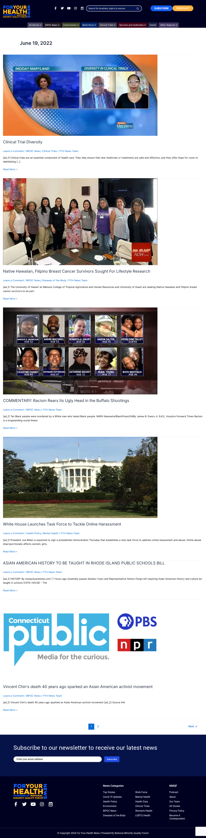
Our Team (174, 801)
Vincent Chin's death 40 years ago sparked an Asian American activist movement (78, 686)
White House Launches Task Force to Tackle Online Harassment (62, 524)
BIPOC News (33, 151)
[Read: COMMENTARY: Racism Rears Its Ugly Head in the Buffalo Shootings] (80, 350)
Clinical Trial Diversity (22, 142)
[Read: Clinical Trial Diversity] (80, 94)
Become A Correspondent (177, 817)
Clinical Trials (49, 151)
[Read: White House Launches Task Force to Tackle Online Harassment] (80, 477)
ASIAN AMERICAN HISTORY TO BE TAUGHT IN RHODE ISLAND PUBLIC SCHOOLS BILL (84, 563)
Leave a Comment (13, 151)
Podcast (173, 792)
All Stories (174, 806)
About (172, 796)
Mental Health (50, 533)
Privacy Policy (176, 810)
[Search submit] (138, 9)
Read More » (10, 169)
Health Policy (33, 533)
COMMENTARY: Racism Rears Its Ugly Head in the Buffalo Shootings (66, 400)
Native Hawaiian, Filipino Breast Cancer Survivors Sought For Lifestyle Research (76, 271)
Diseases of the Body (54, 280)
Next (192, 726)
